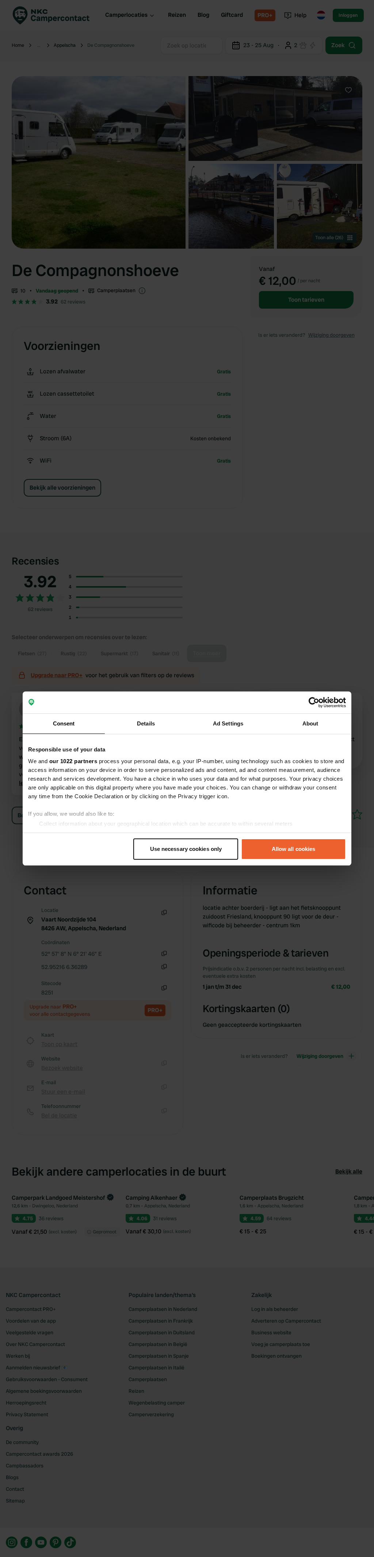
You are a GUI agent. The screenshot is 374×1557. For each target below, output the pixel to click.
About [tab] (310, 723)
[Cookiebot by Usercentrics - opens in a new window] (314, 702)
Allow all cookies (294, 849)
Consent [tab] (64, 723)
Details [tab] (146, 723)
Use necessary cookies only (186, 849)
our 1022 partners (73, 761)
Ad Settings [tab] (228, 723)
